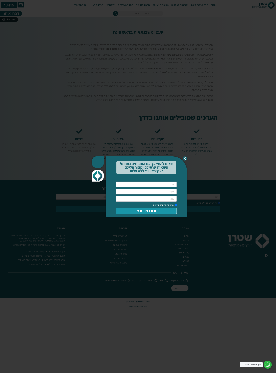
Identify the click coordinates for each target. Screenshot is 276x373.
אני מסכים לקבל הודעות (163, 205)
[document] (138, 186)
